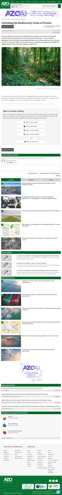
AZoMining (6, 460)
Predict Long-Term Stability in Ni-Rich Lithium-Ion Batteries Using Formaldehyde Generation (31, 406)
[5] (11, 243)
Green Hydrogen (42, 456)
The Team (40, 466)
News (8, 19)
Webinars (29, 458)
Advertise (50, 458)
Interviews (40, 454)
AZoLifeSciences (19, 458)
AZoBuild (6, 458)
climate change (49, 98)
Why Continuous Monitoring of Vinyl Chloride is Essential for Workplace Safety (41, 322)
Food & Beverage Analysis (15, 431)
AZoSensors (18, 450)
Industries (40, 460)
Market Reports (31, 460)
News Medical (18, 456)
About (49, 450)
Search (49, 452)
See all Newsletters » (7, 438)
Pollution (23, 19)
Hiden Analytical (8, 408)
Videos (39, 450)
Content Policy (51, 467)
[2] (11, 202)
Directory (29, 454)
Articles (29, 452)
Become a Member (42, 468)
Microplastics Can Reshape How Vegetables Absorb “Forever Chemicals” (41, 225)
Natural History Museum (38, 104)
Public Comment (32, 173)
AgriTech (10, 416)
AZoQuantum (18, 452)
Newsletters (51, 454)
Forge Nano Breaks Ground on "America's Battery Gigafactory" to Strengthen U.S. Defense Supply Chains (39, 197)
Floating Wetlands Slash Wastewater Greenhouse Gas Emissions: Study (38, 183)
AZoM (5, 450)
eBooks (29, 464)
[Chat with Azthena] (58, 492)
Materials (40, 462)
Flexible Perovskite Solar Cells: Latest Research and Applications (38, 281)
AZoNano (6, 452)
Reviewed (57, 32)
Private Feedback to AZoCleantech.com (50, 173)
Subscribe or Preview (13, 418)
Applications (41, 458)
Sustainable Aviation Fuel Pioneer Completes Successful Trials (39, 238)
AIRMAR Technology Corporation (12, 396)
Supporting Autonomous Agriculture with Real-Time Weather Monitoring (25, 394)
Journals (29, 466)
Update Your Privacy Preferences (13, 493)
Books (28, 462)
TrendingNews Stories (11, 180)
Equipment (30, 456)
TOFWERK (6, 390)
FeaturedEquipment (31, 180)
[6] (11, 354)
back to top (54, 476)
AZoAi (16, 454)
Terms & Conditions (53, 460)
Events (39, 452)
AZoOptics (6, 456)
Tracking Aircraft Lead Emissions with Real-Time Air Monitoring (38, 350)
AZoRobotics (7, 454)
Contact (50, 456)
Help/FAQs (40, 464)
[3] (11, 216)
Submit (58, 175)
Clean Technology (12, 423)
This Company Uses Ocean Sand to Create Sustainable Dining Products (41, 309)
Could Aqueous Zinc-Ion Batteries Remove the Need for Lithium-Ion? (39, 295)
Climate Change (15, 19)
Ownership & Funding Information (51, 471)
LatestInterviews (51, 180)
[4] (11, 229)
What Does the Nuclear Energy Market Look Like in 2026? (40, 336)
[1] (11, 188)
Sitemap (50, 465)
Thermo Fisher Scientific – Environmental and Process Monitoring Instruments (22, 402)
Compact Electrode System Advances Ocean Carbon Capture (41, 211)
